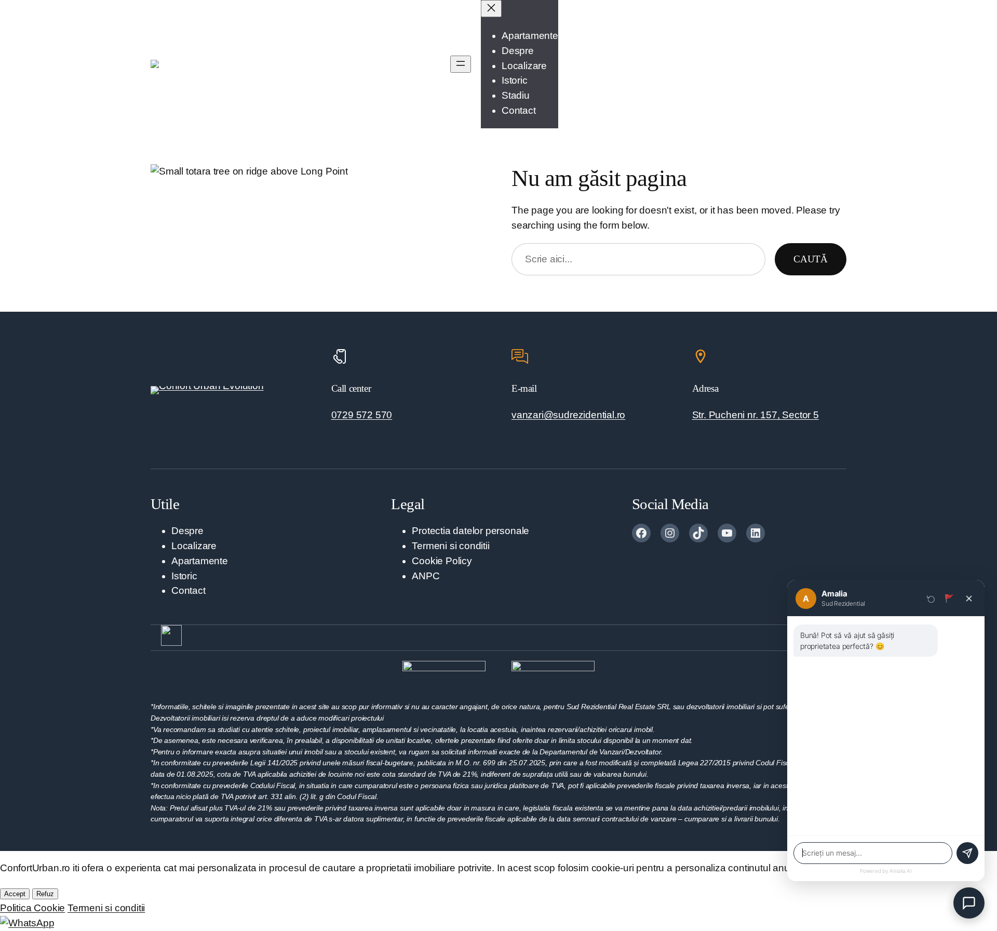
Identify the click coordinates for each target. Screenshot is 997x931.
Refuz (45, 894)
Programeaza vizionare (795, 63)
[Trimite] (967, 853)
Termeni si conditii (106, 907)
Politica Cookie (32, 907)
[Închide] (969, 598)
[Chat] (969, 903)
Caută (810, 259)
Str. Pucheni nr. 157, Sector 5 (755, 414)
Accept (14, 894)
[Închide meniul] (491, 8)
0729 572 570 (362, 414)
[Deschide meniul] (460, 64)
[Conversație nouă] (931, 598)
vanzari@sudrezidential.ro (568, 414)
